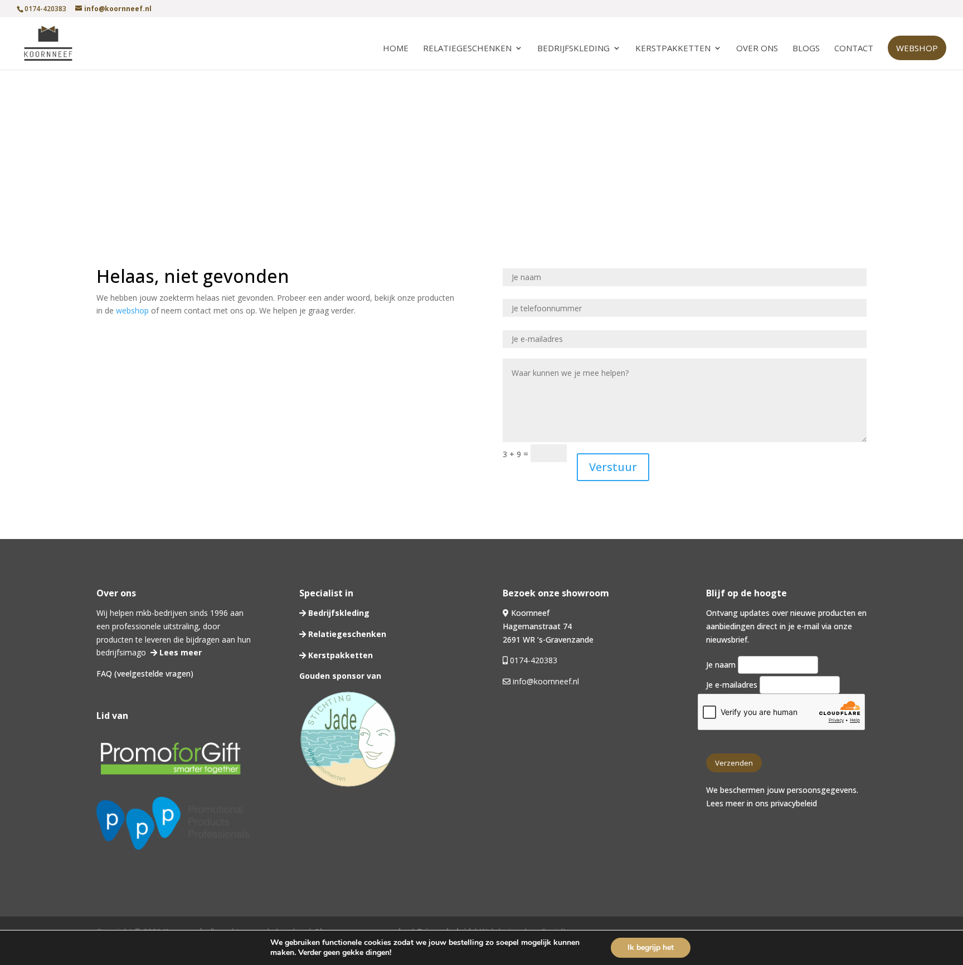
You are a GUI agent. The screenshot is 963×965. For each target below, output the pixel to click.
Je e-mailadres (733, 684)
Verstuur (613, 466)
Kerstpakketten (673, 48)
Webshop (917, 47)
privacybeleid (794, 803)
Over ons (757, 48)
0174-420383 (533, 660)
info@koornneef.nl (544, 681)
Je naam (722, 664)
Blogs (806, 48)
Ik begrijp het (651, 947)
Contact (853, 48)
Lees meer (179, 652)
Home (395, 48)
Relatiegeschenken (467, 48)
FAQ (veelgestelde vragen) (144, 673)
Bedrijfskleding (573, 48)
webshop (132, 310)
